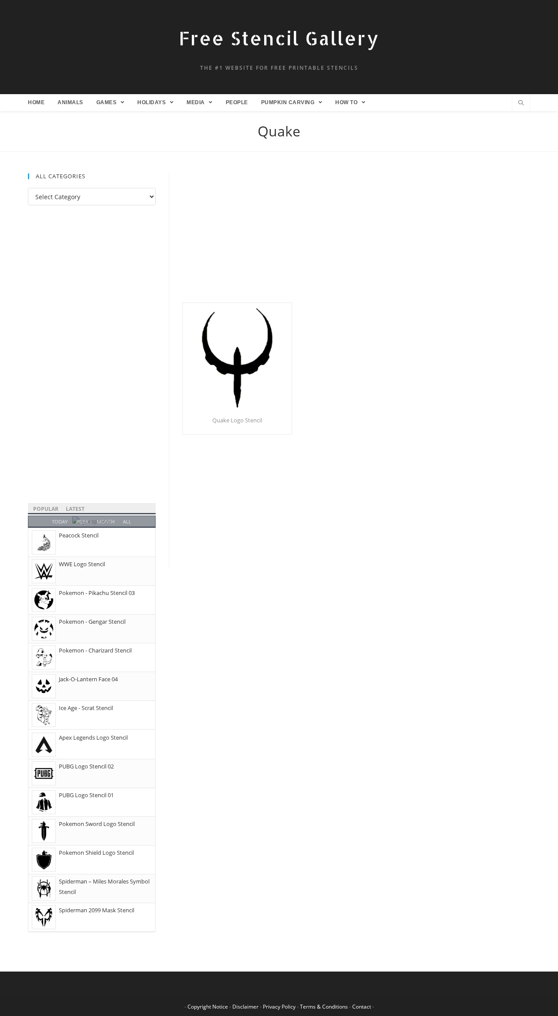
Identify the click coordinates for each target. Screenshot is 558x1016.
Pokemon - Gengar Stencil (92, 621)
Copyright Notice (207, 1006)
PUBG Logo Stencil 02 (86, 766)
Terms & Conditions (324, 1006)
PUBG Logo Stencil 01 (86, 795)
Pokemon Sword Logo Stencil (97, 824)
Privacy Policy (279, 1006)
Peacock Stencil (79, 535)
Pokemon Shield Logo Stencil (96, 852)
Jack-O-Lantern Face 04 (88, 679)
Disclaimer (245, 1006)
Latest (75, 509)
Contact (361, 1006)
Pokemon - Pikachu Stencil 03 (97, 593)
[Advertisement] (356, 238)
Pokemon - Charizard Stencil (95, 650)
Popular (45, 509)
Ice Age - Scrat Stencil (86, 708)
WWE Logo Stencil (82, 564)
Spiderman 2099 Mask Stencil (96, 910)
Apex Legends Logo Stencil (93, 737)
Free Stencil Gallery (279, 38)
